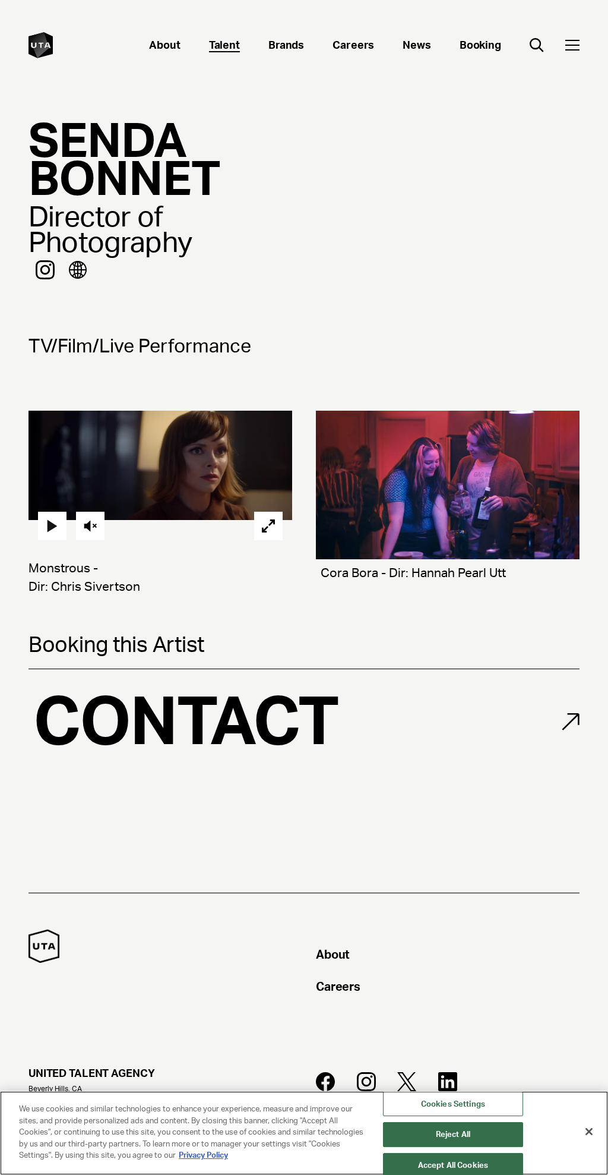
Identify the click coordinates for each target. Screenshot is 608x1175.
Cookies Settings (453, 1104)
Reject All (453, 1134)
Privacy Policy (203, 1155)
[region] (304, 1133)
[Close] (589, 1132)
